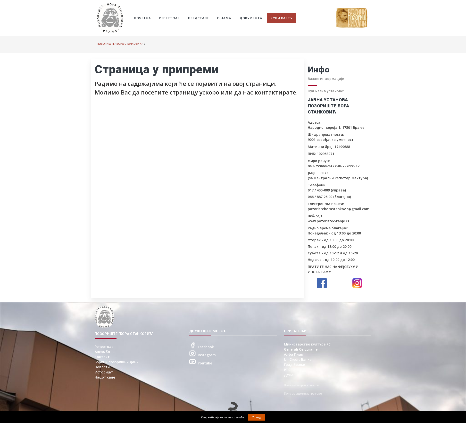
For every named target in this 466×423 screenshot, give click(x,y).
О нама (224, 18)
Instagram (207, 355)
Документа (251, 18)
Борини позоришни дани (117, 362)
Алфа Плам (294, 354)
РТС (287, 369)
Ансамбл (102, 351)
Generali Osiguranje (300, 349)
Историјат (104, 372)
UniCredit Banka (298, 359)
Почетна (142, 18)
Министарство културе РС (307, 344)
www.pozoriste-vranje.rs (328, 221)
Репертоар (169, 18)
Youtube (205, 363)
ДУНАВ (290, 374)
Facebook (206, 347)
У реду (256, 417)
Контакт (102, 356)
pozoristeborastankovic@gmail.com (338, 209)
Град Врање (294, 364)
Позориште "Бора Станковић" (120, 43)
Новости (102, 367)
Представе (198, 18)
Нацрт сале (105, 377)
